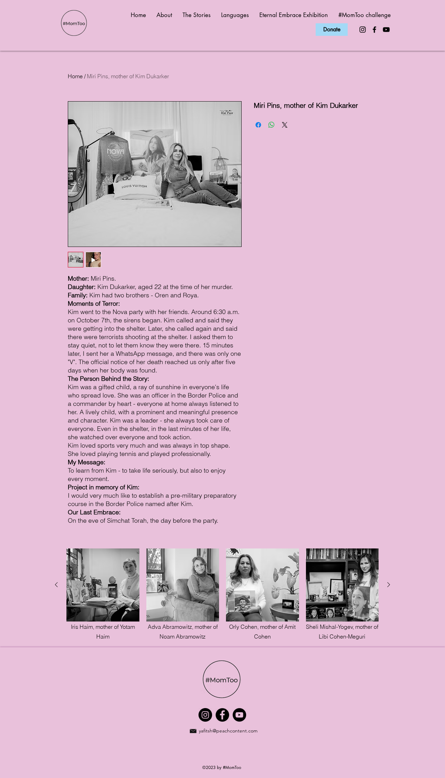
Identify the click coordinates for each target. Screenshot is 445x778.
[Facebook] (374, 29)
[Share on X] (285, 125)
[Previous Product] (56, 584)
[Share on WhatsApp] (271, 125)
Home (75, 76)
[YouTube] (386, 29)
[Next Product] (389, 584)
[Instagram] (362, 29)
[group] (222, 595)
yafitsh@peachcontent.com (228, 731)
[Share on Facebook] (258, 125)
